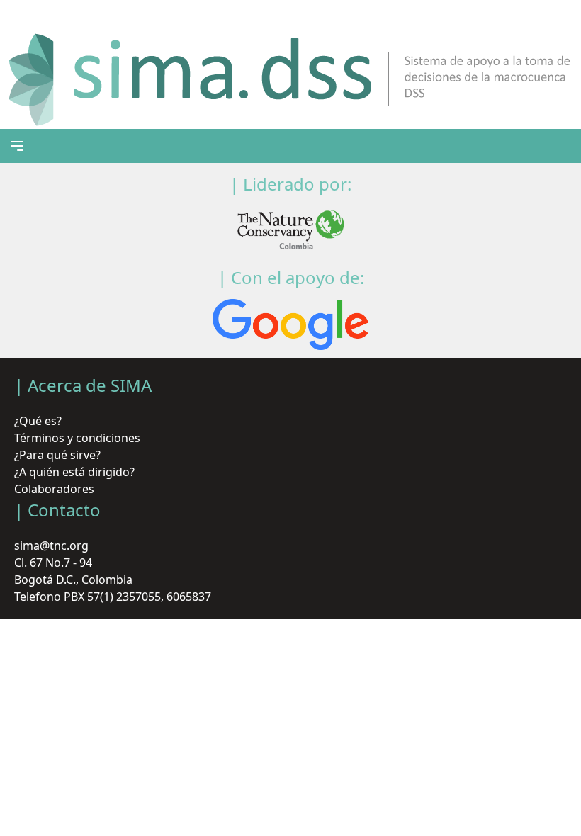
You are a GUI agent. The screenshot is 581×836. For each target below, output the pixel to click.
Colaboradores (54, 489)
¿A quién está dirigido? (74, 472)
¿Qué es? (38, 421)
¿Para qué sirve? (57, 455)
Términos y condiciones (77, 438)
